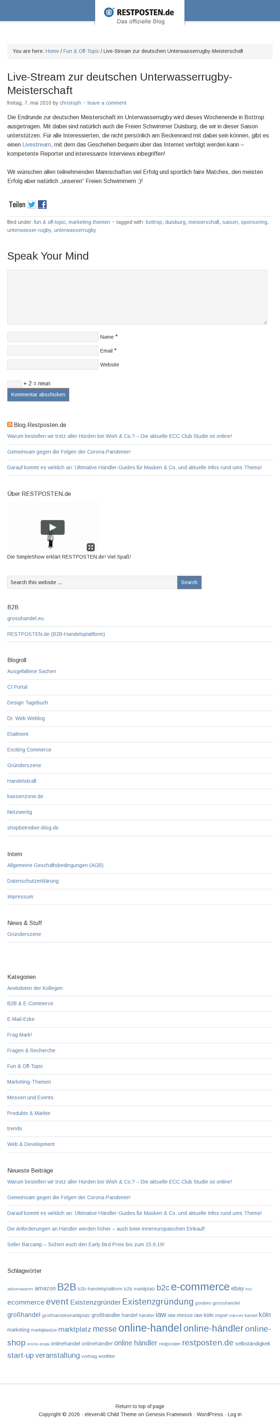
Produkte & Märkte (28, 1113)
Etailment (17, 734)
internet (236, 1315)
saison (230, 222)
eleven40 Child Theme (111, 1414)
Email (106, 351)
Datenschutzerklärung (33, 881)
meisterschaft (203, 222)
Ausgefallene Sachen (31, 671)
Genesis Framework (168, 1414)
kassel (251, 1315)
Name (107, 337)
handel (129, 1315)
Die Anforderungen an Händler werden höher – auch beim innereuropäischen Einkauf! (106, 1229)
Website (109, 365)
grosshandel (226, 1303)
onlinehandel (65, 1344)
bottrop (154, 222)
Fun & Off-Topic (50, 222)
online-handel (150, 1328)
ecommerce (25, 1302)
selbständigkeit (252, 1344)
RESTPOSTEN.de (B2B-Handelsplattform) (56, 634)
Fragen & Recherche (31, 1050)
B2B (66, 1287)
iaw (161, 1314)
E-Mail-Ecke (21, 1019)
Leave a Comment (107, 103)
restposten (169, 1344)
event (57, 1301)
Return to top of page (140, 1406)
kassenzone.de (25, 796)
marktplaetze (44, 1330)
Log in (235, 1414)
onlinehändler (97, 1344)
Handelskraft (21, 781)
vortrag (89, 1356)
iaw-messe (180, 1315)
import (221, 1315)
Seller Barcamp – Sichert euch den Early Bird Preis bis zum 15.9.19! (85, 1244)
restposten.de (208, 1342)
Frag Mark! (19, 1035)
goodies (203, 1303)
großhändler (106, 1315)
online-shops (38, 1344)
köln (265, 1314)
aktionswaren (20, 1289)
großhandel (23, 1314)
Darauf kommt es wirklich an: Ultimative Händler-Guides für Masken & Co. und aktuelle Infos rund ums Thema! (134, 467)
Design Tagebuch (27, 703)
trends (14, 1128)
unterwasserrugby (75, 230)
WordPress (210, 1414)
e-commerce (200, 1287)
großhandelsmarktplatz (66, 1315)
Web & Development (31, 1144)
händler (146, 1315)
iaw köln (204, 1315)
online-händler (213, 1328)
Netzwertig (19, 812)
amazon (45, 1288)
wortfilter (106, 1356)
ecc (248, 1289)
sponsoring (254, 222)
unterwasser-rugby (29, 230)
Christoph (70, 103)
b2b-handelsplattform (100, 1288)
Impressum (20, 896)
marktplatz (74, 1329)
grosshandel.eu (25, 618)
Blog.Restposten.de (140, 23)
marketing (18, 1330)
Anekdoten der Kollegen (35, 988)
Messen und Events (30, 1097)
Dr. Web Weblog (26, 718)
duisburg (175, 222)
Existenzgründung (158, 1301)
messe (105, 1328)
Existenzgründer (95, 1302)
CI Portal (17, 687)
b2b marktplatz (139, 1288)
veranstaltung (57, 1355)
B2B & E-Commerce (30, 1003)
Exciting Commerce (29, 750)
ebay (237, 1288)
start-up (20, 1355)
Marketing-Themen (89, 222)
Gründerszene (24, 765)
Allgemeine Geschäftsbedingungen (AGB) (55, 865)
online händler (136, 1343)
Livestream (36, 144)
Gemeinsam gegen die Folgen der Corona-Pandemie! (69, 452)
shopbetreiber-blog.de (33, 828)
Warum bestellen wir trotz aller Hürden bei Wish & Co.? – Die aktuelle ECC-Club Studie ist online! (119, 436)
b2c (163, 1287)
